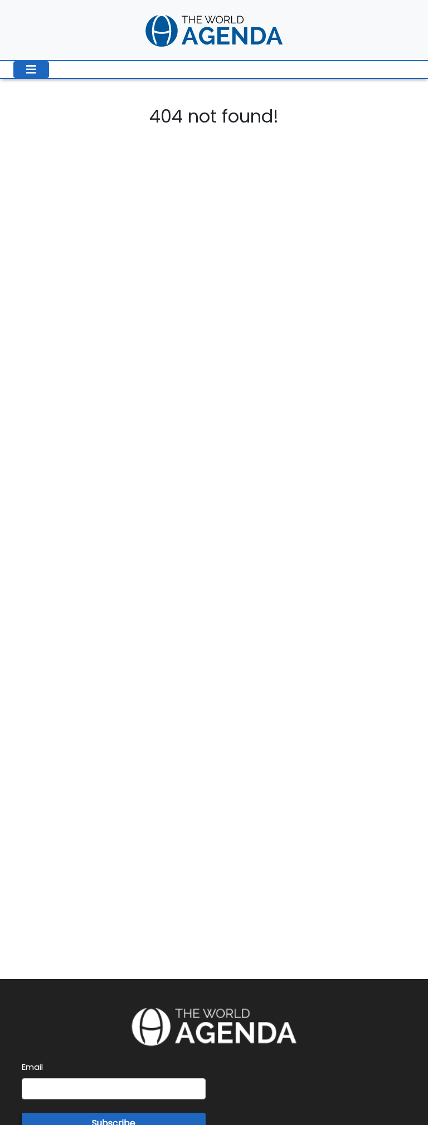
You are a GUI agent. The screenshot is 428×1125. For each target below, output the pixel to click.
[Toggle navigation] (31, 69)
